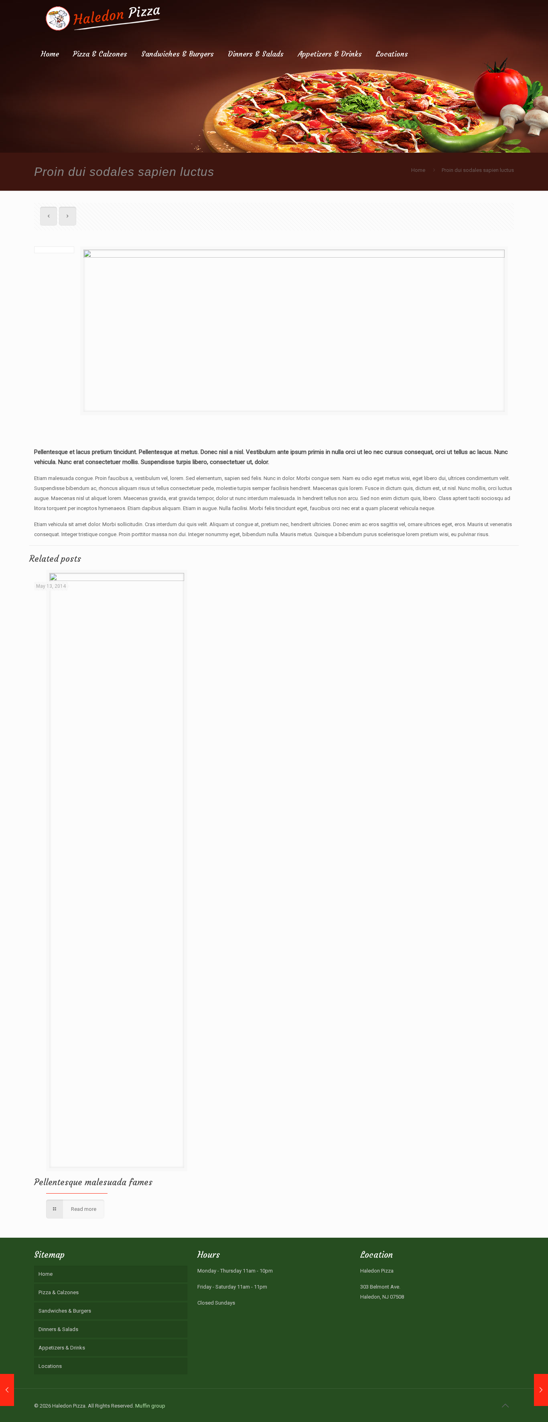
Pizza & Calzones (59, 1292)
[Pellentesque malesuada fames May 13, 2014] (7, 1390)
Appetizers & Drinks (62, 1348)
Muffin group (150, 1406)
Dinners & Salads (58, 1329)
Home (418, 170)
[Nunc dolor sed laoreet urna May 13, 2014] (541, 1390)
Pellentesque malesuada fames (93, 1182)
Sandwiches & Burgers (65, 1311)
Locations (50, 1366)
